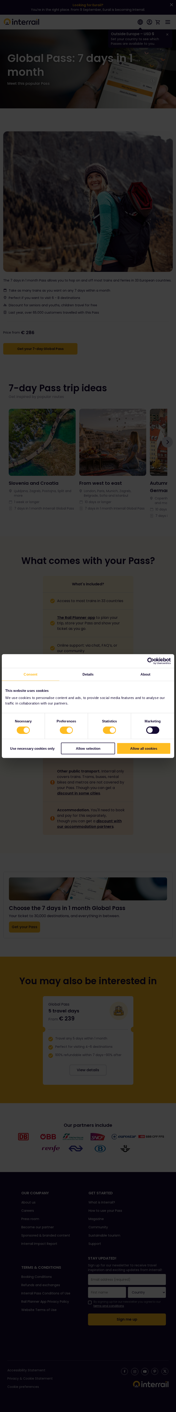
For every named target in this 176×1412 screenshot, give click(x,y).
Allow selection (88, 748)
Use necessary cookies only (32, 748)
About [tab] (145, 674)
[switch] (66, 730)
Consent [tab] (30, 674)
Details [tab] (88, 674)
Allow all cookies (143, 748)
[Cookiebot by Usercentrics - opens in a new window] (151, 660)
